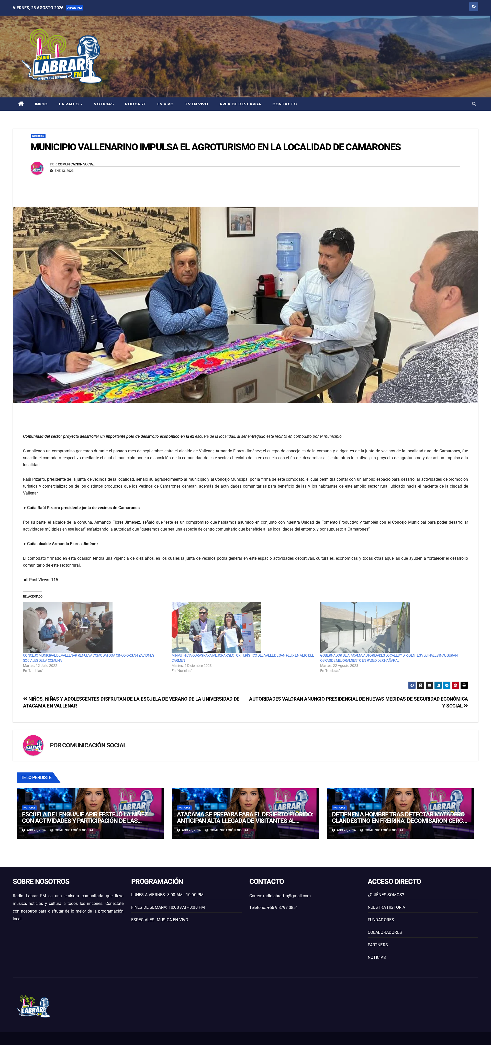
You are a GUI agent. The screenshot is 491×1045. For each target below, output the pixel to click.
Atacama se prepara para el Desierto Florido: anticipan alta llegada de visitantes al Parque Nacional (245, 821)
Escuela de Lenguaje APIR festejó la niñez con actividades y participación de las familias (85, 821)
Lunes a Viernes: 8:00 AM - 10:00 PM (167, 894)
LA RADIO (69, 104)
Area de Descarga (240, 104)
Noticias (104, 104)
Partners (378, 944)
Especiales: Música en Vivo (159, 919)
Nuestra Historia (386, 907)
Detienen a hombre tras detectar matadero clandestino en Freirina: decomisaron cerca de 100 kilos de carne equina (399, 821)
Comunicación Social (76, 164)
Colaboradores (385, 932)
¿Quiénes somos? (386, 894)
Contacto (284, 104)
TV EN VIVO (196, 104)
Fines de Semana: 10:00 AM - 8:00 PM (168, 907)
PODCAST (135, 104)
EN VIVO (165, 104)
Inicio (41, 104)
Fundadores (381, 919)
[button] (474, 104)
